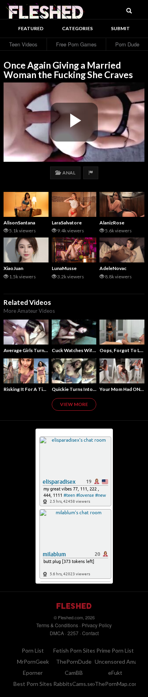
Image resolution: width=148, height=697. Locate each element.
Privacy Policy (97, 625)
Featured (30, 28)
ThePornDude (74, 661)
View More (74, 404)
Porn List (33, 650)
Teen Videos (23, 44)
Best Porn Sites (32, 683)
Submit (120, 28)
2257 (73, 633)
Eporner (33, 672)
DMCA (57, 633)
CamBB (74, 672)
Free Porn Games (76, 44)
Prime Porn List (115, 650)
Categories (77, 28)
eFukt (115, 672)
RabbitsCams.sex (74, 683)
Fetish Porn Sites (74, 650)
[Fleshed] (45, 10)
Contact (90, 633)
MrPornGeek (33, 661)
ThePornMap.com (117, 683)
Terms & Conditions (57, 625)
